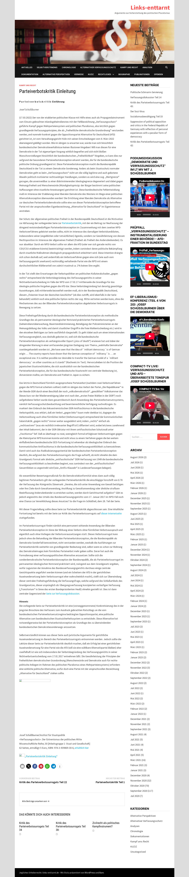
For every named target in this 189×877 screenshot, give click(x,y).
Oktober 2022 (137, 672)
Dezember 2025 (138, 498)
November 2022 (138, 667)
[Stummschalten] (161, 214)
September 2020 (138, 790)
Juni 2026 (135, 467)
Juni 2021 (135, 744)
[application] (150, 197)
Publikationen (142, 74)
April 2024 (135, 590)
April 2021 (135, 754)
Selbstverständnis (47, 67)
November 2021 (138, 724)
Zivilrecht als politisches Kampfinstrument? (105, 824)
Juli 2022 (134, 688)
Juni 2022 (135, 693)
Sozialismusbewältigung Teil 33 (146, 116)
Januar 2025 (136, 544)
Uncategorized (138, 851)
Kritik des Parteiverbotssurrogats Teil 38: (71, 826)
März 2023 (135, 647)
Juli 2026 (134, 462)
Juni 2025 (135, 518)
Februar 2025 (137, 539)
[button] (22, 766)
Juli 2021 (134, 739)
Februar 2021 (137, 765)
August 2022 (136, 683)
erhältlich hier (82, 747)
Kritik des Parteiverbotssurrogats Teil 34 (34, 826)
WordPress (90, 872)
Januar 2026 (136, 493)
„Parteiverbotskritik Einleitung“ (41, 756)
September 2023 (138, 621)
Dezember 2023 (138, 611)
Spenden (158, 74)
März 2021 (135, 760)
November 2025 (138, 503)
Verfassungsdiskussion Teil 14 (145, 97)
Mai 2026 (135, 472)
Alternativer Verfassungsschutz (98, 67)
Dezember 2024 (138, 549)
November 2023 (138, 616)
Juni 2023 (135, 631)
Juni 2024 (135, 580)
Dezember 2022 (138, 662)
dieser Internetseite (111, 513)
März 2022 (135, 703)
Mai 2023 (135, 636)
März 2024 (135, 595)
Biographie (124, 74)
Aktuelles (26, 67)
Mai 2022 (135, 698)
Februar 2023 (137, 652)
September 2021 (138, 729)
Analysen (147, 67)
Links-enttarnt (150, 7)
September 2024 (138, 565)
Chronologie (69, 67)
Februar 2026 (137, 488)
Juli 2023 (134, 626)
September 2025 (138, 508)
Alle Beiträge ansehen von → (35, 801)
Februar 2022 (137, 708)
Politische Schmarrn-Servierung (146, 92)
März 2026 (135, 482)
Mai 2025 (135, 524)
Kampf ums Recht (129, 67)
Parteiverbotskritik (71, 223)
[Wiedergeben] (134, 214)
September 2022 (138, 677)
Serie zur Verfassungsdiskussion (62, 593)
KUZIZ (91, 74)
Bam (101, 872)
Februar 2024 (137, 601)
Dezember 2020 (138, 775)
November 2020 (138, 780)
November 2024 (138, 554)
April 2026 (135, 477)
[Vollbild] (166, 214)
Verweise (79, 74)
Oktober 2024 (137, 559)
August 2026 (136, 457)
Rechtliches (104, 74)
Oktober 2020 (137, 785)
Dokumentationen (139, 836)
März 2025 (135, 534)
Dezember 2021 (138, 719)
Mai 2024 (135, 585)
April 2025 (135, 529)
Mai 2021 (135, 749)
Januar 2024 (136, 606)
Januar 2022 (136, 713)
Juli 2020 (134, 796)
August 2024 (136, 570)
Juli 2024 (134, 575)
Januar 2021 (136, 770)
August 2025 (136, 513)
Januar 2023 (136, 657)
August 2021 (136, 734)
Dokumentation (29, 74)
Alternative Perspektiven (56, 74)
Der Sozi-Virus (137, 111)
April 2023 (135, 642)
